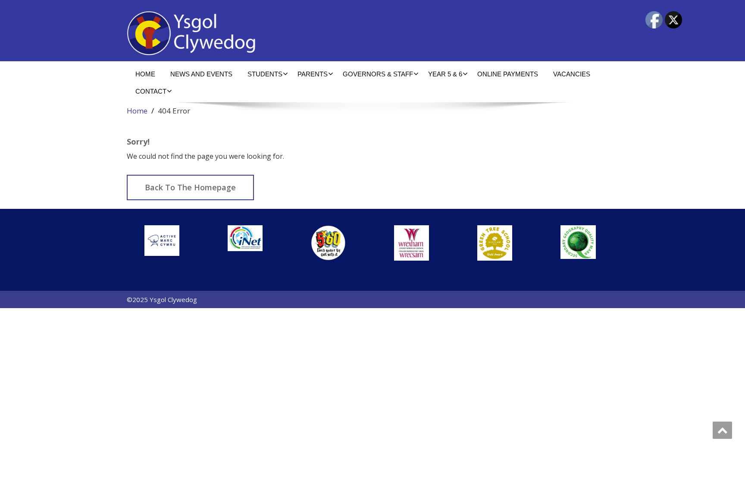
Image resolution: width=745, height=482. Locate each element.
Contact (150, 91)
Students (264, 74)
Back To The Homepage (190, 187)
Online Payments (507, 74)
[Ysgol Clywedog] (246, 33)
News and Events (201, 74)
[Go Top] (722, 430)
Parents (312, 74)
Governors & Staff (378, 74)
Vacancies (571, 74)
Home (145, 74)
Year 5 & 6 (445, 74)
